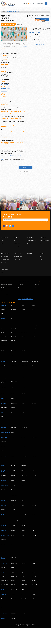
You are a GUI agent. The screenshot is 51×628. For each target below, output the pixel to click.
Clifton (23, 485)
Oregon (3, 530)
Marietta (33, 387)
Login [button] (30, 171)
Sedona (23, 309)
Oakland (23, 328)
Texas (3, 572)
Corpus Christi (14, 576)
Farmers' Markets (5, 262)
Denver (2, 350)
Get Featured (29, 246)
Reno (23, 500)
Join (2, 159)
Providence (13, 545)
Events (3, 233)
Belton (23, 572)
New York (4, 505)
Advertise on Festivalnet (6, 284)
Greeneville (24, 563)
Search (2, 272)
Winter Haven (14, 381)
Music (2, 240)
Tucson (33, 309)
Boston (12, 432)
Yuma (2, 313)
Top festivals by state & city (9, 302)
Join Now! (25, 167)
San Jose (23, 336)
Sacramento (24, 332)
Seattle (2, 608)
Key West (34, 365)
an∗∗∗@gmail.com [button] (6, 88)
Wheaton (13, 407)
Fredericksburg (4, 580)
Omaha (23, 480)
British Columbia (4, 319)
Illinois (3, 403)
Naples (33, 369)
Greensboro (3, 475)
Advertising (37, 287)
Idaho (3, 398)
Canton (33, 572)
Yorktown (34, 598)
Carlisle (12, 535)
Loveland (23, 350)
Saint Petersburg (3, 377)
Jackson (13, 618)
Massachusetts (5, 432)
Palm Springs (34, 328)
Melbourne (13, 369)
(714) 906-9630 (4, 84)
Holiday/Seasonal (5, 256)
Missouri (3, 465)
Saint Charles (4, 407)
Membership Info (43, 237)
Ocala (2, 373)
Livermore (3, 328)
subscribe (43, 222)
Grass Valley (34, 325)
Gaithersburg (34, 437)
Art (2, 243)
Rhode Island (3, 545)
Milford (12, 356)
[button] (7, 75)
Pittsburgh (3, 539)
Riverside (13, 332)
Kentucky (4, 422)
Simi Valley (13, 340)
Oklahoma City (14, 520)
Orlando (23, 373)
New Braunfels (4, 584)
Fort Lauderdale (35, 361)
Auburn (12, 604)
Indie (2, 266)
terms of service (14, 625)
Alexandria (13, 594)
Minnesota (4, 456)
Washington (4, 604)
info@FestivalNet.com (25, 299)
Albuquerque (14, 495)
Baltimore (24, 437)
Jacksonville (24, 365)
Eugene (13, 530)
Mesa (23, 305)
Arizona (3, 305)
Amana (12, 393)
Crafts (2, 246)
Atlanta (12, 387)
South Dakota (3, 558)
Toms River (13, 489)
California (4, 325)
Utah (2, 589)
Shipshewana (4, 416)
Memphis (3, 567)
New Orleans (24, 427)
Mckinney (34, 580)
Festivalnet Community (24, 281)
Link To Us (42, 253)
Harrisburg (24, 535)
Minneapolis (24, 456)
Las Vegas (13, 500)
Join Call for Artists (31, 253)
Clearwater (13, 361)
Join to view (4, 91)
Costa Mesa (13, 325)
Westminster (4, 441)
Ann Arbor (13, 446)
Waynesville (24, 475)
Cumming (24, 387)
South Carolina (4, 551)
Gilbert (12, 305)
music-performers (18, 246)
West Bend (24, 613)
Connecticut (5, 356)
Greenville (24, 551)
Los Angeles (14, 328)
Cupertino (24, 325)
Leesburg (3, 369)
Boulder (23, 345)
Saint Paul (34, 456)
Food (2, 250)
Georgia (3, 387)
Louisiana (4, 427)
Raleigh (13, 475)
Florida (3, 361)
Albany (12, 505)
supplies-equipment (18, 250)
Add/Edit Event (30, 237)
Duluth (12, 456)
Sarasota (13, 377)
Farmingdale (34, 485)
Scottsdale (13, 309)
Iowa (2, 393)
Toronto (23, 525)
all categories (17, 262)
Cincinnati (24, 514)
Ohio (2, 514)
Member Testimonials (44, 240)
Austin (12, 572)
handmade (16, 237)
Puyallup (33, 604)
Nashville (13, 567)
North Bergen (4, 489)
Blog (41, 256)
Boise (12, 398)
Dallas (23, 576)
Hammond (13, 427)
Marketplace (17, 233)
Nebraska (4, 480)
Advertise (29, 250)
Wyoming (3, 618)
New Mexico (4, 495)
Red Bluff (3, 332)
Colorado (4, 345)
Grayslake (34, 403)
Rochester (3, 509)
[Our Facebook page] (4, 226)
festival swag (17, 259)
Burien (23, 604)
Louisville (23, 422)
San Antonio (24, 584)
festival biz (4, 281)
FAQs (41, 259)
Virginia (3, 594)
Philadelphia (34, 535)
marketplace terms (23, 625)
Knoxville (33, 563)
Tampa (23, 377)
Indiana (3, 412)
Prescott (3, 309)
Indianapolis (34, 412)
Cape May (13, 485)
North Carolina (4, 471)
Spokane (13, 608)
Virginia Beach (25, 598)
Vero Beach (34, 377)
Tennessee (4, 563)
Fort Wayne (24, 412)
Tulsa (23, 520)
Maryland (4, 437)
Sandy (23, 589)
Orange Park (14, 373)
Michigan (3, 446)
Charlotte (23, 470)
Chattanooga (14, 563)
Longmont (13, 350)
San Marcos (34, 584)
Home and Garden (5, 259)
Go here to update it (15, 155)
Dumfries (23, 594)
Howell (33, 446)
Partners (41, 250)
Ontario (3, 525)
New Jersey (4, 485)
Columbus (34, 514)
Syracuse (13, 509)
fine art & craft (17, 253)
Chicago (23, 403)
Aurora (12, 345)
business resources (18, 256)
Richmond (13, 598)
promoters (29, 233)
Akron (12, 514)
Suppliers (41, 246)
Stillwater (3, 460)
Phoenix (33, 305)
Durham (33, 470)
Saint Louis (24, 465)
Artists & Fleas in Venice (35, 37)
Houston (13, 580)
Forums (19, 287)
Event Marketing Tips (31, 240)
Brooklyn (23, 505)
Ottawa (13, 525)
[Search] (46, 3)
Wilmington (34, 475)
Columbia (13, 551)
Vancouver (13, 318)
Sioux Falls (13, 557)
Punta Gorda (34, 373)
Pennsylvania (5, 535)
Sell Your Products (5, 294)
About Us (37, 281)
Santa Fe (23, 495)
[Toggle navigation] (49, 3)
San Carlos (34, 332)
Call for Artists (4, 237)
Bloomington (14, 403)
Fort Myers (3, 365)
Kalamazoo (3, 450)
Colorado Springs (33, 346)
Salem (33, 530)
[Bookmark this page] (13, 226)
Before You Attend (39, 44)
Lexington (13, 422)
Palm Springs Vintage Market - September (39, 39)
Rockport (13, 584)
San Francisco (14, 336)
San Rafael (34, 336)
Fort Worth (34, 576)
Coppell (2, 576)
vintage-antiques (17, 243)
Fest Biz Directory (5, 287)
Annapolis (13, 437)
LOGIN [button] (25, 3)
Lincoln (12, 480)
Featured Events (4, 269)
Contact (20, 290)
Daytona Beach (25, 361)
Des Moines (24, 393)
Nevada (3, 500)
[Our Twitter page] (10, 226)
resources (42, 233)
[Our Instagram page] (7, 226)
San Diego (3, 336)
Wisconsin (4, 613)
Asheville (13, 470)
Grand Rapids (24, 446)
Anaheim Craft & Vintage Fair (36, 34)
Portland (23, 530)
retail (15, 240)
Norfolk (2, 598)
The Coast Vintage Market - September (38, 41)
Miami (23, 369)
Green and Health (5, 253)
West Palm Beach (3, 382)
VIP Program (29, 243)
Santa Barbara (4, 340)
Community (20, 284)
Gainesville (13, 365)
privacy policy (31, 625)
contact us (37, 625)
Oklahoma (4, 520)
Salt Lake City (14, 589)
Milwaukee (13, 613)
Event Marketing (4, 290)
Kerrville (23, 580)
